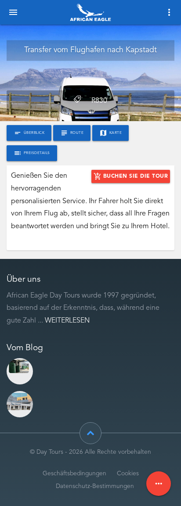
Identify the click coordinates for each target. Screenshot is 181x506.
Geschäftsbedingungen (74, 474)
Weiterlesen (67, 320)
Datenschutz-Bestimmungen (95, 486)
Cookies (128, 474)
